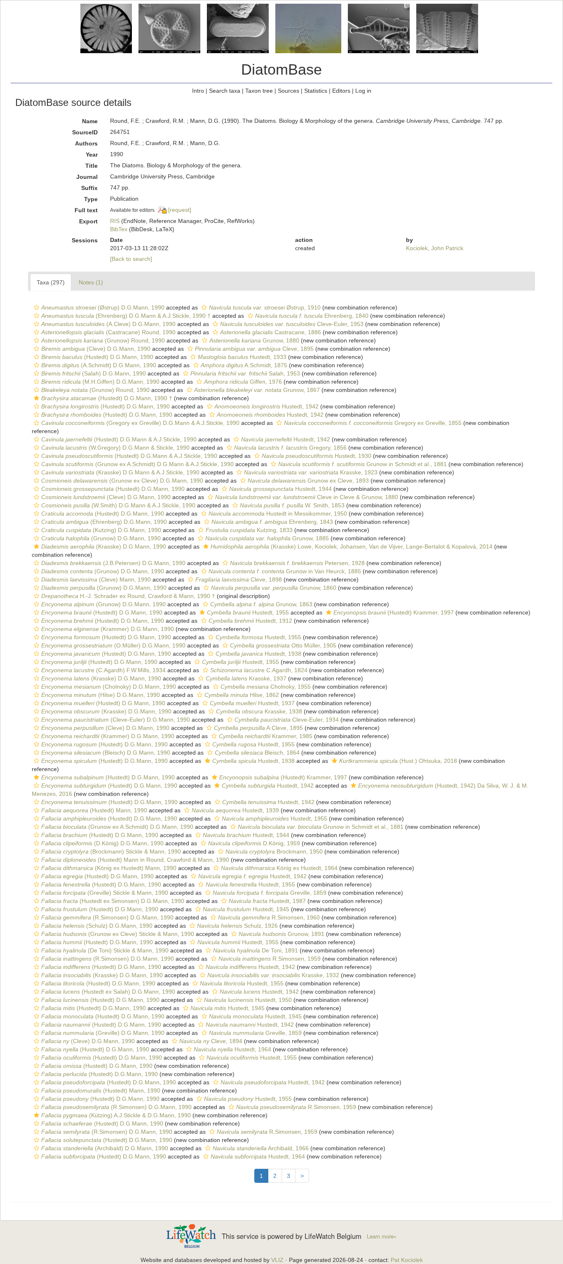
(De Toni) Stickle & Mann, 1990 (105, 950)
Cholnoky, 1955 (266, 686)
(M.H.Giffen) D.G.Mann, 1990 (100, 381)
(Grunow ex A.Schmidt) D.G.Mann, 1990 (117, 826)
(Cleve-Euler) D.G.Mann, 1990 (115, 719)
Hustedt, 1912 (250, 620)
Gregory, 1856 (290, 447)
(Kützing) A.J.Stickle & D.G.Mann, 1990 (116, 1115)
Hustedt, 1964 (232, 1049)
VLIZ (277, 1260)
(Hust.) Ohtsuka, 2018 (398, 760)
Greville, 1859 (269, 892)
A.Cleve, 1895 (258, 728)
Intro (198, 90)
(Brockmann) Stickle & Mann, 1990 (111, 851)
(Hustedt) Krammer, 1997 (393, 612)
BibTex (118, 229)
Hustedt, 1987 (267, 901)
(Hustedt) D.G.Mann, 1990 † (106, 398)
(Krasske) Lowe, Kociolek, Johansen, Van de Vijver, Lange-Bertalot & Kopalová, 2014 (352, 546)
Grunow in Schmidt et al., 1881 (362, 464)
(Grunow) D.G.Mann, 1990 (101, 538)
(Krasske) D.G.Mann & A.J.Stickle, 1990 (120, 472)
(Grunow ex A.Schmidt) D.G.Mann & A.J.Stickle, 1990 (137, 464)
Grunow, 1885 (267, 538)
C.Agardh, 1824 (258, 670)
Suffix (89, 188)
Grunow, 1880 (254, 340)
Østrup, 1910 (265, 307)
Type (91, 199)
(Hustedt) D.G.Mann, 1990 (97, 357)
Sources (288, 90)
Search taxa (224, 90)
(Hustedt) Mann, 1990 (94, 810)
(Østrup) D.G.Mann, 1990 (102, 307)
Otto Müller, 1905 (283, 645)
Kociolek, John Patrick (434, 248)
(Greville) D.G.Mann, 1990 (102, 1032)
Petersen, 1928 (297, 563)
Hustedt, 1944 (280, 488)
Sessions (85, 240)
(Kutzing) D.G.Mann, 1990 (101, 530)
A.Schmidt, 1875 (244, 365)
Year (92, 154)
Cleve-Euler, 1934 (287, 719)
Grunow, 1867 (257, 390)
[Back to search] (131, 259)
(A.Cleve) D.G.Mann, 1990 (108, 324)
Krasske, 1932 (273, 975)
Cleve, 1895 (254, 348)
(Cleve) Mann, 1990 (96, 579)
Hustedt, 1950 (248, 1000)
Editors (341, 90)
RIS (115, 221)
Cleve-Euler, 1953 (292, 324)
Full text (86, 210)
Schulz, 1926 (237, 925)
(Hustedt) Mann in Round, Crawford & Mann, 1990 (135, 859)
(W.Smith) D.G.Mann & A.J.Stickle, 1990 (118, 505)
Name (90, 121)
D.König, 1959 (254, 843)
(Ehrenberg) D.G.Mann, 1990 (104, 521)
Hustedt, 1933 (242, 357)
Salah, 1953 (245, 373)
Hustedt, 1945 (246, 909)
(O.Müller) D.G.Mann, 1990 (113, 645)
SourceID (85, 132)
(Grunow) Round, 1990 (103, 340)
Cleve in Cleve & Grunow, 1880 (306, 497)
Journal (87, 177)
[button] (36, 307)
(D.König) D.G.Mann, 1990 (102, 843)
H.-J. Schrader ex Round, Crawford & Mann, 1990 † (128, 596)
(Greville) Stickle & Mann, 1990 (104, 892)
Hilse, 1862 (241, 695)
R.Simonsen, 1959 (269, 958)
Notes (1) (91, 282)
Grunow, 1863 (261, 604)
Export (88, 221)
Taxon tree (259, 90)
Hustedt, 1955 (248, 612)
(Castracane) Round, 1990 (108, 332)
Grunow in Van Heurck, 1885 (285, 571)
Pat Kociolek (407, 1260)
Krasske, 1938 (259, 711)
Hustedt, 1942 (266, 406)
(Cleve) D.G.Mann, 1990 (95, 348)
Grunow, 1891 (281, 934)
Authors (86, 143)
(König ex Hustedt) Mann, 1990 (108, 868)
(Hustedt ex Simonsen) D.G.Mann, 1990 (112, 901)
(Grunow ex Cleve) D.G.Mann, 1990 (122, 480)
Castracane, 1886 (270, 332)
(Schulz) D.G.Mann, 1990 (96, 925)
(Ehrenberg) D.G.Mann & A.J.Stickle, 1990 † (126, 315)
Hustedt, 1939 (235, 810)
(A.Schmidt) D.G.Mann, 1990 (98, 365)
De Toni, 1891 (255, 950)
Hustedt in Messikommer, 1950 (278, 513)
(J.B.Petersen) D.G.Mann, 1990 (113, 563)
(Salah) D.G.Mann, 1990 (93, 373)
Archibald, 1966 (261, 1148)
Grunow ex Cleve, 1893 (308, 480)
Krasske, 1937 (246, 678)
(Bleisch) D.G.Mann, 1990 (105, 752)
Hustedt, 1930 (316, 456)
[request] (179, 209)
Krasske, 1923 (311, 472)
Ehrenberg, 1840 (311, 315)
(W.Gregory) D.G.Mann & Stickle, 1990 (115, 447)
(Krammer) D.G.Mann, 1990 (107, 629)
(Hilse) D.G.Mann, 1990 (100, 695)
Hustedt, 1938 (258, 653)
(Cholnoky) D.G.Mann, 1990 (108, 686)
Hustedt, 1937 (252, 703)
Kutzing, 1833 (249, 530)
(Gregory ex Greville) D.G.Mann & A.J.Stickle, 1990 (140, 423)
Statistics (315, 90)
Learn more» (381, 1236)
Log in (363, 90)
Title (91, 165)
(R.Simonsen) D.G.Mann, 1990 (107, 917)
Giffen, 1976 (243, 381)
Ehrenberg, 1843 (272, 521)
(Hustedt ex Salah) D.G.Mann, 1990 (108, 991)
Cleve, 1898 (238, 579)
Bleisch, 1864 (257, 752)
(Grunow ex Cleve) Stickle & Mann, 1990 (117, 934)
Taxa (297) (51, 282)
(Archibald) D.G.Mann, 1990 (104, 1148)
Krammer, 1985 (265, 736)
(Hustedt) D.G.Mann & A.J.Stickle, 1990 (119, 439)
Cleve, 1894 (210, 1041)
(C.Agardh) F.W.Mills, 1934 (103, 670)
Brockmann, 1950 (274, 851)
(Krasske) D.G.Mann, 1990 (103, 546)
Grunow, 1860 (273, 587)
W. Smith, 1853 (292, 505)
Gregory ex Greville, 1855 (373, 423)
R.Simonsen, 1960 (269, 917)
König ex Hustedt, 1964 (279, 868)
